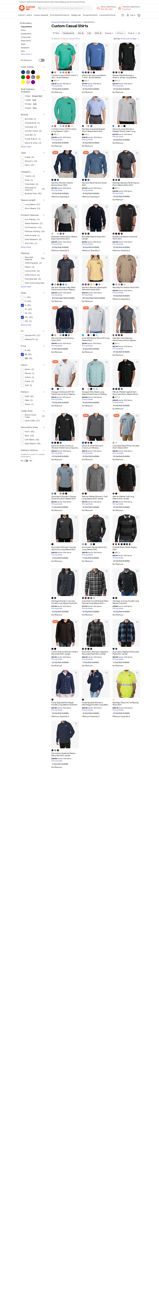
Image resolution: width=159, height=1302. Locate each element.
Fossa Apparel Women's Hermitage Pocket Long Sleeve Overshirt (95, 704)
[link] (27, 8)
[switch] (42, 60)
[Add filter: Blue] (23, 72)
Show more (25, 54)
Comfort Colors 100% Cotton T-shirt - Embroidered (65, 76)
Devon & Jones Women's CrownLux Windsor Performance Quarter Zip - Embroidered (93, 449)
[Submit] (39, 8)
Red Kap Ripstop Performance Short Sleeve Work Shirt (126, 184)
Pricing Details (56, 86)
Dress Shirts (26, 41)
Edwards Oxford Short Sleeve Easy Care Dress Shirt (64, 238)
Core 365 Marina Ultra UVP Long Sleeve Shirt (96, 339)
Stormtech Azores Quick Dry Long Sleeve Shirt (94, 548)
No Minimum (26, 60)
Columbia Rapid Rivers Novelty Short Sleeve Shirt (126, 447)
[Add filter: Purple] (33, 82)
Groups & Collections (60, 22)
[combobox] (65, 8)
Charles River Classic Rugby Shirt (125, 548)
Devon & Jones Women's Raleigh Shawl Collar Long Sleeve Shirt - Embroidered (124, 131)
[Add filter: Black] (33, 72)
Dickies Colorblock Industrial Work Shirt (125, 238)
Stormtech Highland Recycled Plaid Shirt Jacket (126, 653)
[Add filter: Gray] (28, 72)
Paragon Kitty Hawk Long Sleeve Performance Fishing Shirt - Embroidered (94, 394)
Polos (23, 30)
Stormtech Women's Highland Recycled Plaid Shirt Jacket (95, 653)
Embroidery (76, 22)
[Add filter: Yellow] (23, 82)
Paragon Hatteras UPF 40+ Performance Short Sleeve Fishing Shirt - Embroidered (63, 394)
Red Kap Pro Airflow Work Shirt (126, 287)
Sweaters (25, 48)
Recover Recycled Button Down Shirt (62, 339)
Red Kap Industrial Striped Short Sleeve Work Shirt (93, 130)
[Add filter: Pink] (28, 82)
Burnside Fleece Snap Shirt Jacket (93, 238)
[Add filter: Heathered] (33, 77)
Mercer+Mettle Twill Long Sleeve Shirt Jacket (123, 497)
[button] (131, 9)
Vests (23, 44)
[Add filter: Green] (23, 77)
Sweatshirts (26, 34)
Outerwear (26, 37)
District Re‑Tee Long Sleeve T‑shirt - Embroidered (94, 76)
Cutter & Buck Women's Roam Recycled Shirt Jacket (64, 653)
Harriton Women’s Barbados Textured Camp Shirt (94, 288)
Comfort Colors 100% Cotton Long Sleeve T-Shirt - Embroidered (63, 131)
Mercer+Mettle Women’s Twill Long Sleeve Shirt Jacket (94, 497)
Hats (23, 51)
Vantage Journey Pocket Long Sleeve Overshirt (126, 602)
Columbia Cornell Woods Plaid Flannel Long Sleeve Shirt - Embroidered (95, 603)
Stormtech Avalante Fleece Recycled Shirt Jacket (63, 754)
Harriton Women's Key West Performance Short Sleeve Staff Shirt (63, 289)
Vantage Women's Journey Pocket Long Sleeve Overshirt (64, 602)
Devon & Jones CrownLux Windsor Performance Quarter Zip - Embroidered (64, 448)
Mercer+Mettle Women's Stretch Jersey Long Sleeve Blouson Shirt (124, 77)
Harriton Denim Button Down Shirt (94, 184)
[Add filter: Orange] (38, 77)
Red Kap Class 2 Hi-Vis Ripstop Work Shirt (126, 703)
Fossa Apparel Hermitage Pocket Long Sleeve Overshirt (64, 703)
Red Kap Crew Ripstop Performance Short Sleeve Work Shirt (124, 340)
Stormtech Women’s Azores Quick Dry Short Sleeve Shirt (63, 497)
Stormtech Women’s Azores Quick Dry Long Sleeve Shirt (63, 548)
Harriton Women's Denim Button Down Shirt (62, 184)
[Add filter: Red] (28, 77)
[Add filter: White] (38, 72)
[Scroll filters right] (136, 33)
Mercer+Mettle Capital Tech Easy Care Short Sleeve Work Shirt (125, 394)
